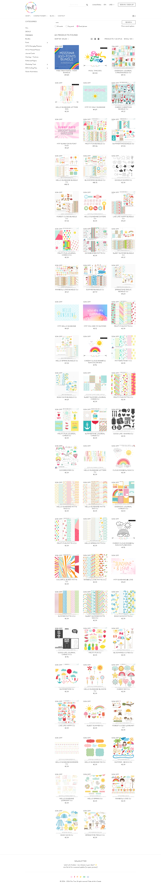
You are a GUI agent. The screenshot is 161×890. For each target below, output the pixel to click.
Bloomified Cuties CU (123, 653)
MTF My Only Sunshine (95, 107)
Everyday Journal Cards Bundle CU (123, 72)
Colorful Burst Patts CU (66, 581)
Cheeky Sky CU (123, 689)
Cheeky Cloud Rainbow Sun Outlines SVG (123, 544)
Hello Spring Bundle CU (67, 361)
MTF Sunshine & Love (123, 580)
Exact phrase (83, 26)
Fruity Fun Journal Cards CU (67, 435)
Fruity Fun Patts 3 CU (67, 543)
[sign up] (85, 877)
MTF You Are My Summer (95, 326)
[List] (95, 39)
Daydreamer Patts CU (95, 253)
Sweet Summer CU (95, 726)
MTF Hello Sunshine (67, 326)
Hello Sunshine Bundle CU (67, 181)
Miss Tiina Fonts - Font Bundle (66, 72)
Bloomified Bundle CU (95, 180)
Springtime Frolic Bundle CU (123, 291)
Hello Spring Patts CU (95, 543)
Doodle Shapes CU (123, 180)
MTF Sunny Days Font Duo (67, 145)
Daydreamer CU (67, 470)
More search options (127, 26)
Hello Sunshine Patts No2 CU (67, 508)
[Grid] (91, 39)
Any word (71, 26)
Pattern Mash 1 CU (123, 361)
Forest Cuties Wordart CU (123, 727)
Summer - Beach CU (123, 762)
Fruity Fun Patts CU (123, 326)
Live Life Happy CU (67, 726)
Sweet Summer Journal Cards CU (95, 398)
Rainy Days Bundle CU (67, 397)
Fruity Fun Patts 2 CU (123, 397)
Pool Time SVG (95, 71)
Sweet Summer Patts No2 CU (95, 617)
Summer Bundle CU (95, 290)
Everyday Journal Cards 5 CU (123, 508)
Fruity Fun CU (95, 653)
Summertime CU (67, 689)
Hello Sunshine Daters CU (95, 218)
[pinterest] (78, 877)
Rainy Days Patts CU (123, 616)
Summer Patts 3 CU (67, 616)
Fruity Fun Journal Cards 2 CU (67, 254)
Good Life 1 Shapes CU (123, 434)
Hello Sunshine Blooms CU (95, 690)
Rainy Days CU (67, 835)
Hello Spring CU (95, 799)
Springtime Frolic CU (95, 835)
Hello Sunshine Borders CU (66, 763)
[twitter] (81, 877)
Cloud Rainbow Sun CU (123, 470)
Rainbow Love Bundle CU (66, 290)
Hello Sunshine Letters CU (95, 471)
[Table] (98, 39)
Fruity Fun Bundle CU (95, 144)
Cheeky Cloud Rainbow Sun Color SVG (95, 362)
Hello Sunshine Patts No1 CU (95, 508)
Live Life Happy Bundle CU (123, 218)
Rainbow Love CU (123, 799)
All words (60, 26)
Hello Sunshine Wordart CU (67, 800)
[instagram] (72, 877)
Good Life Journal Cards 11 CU (67, 654)
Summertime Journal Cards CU (95, 435)
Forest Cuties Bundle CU (67, 218)
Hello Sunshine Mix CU (95, 762)
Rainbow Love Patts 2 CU (95, 580)
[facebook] (75, 877)
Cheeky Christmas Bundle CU (123, 108)
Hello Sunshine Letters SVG (67, 108)
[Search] (87, 5)
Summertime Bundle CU (123, 144)
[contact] (88, 877)
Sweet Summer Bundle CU (123, 254)
